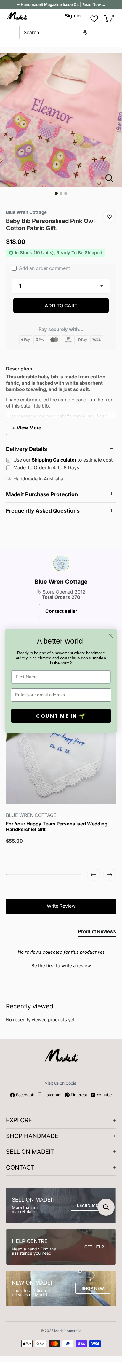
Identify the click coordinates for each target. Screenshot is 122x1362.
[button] (85, 32)
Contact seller (61, 611)
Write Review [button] (61, 906)
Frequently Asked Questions (43, 510)
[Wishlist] (109, 216)
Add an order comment (44, 268)
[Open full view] (111, 178)
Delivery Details (26, 449)
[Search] (109, 32)
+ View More (26, 428)
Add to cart (61, 305)
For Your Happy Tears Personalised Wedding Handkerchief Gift (56, 826)
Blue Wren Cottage (61, 581)
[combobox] (60, 32)
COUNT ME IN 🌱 (61, 716)
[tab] (97, 932)
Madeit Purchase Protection (42, 494)
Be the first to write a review (61, 965)
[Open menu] (9, 33)
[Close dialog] (110, 635)
